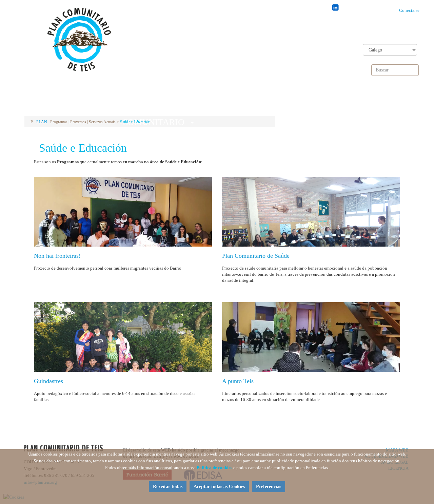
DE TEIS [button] (238, 101)
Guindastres (48, 381)
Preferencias (268, 486)
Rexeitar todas (167, 486)
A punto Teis (238, 381)
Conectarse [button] (410, 10)
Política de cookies (214, 467)
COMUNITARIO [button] (152, 103)
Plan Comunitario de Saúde (256, 255)
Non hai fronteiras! (57, 255)
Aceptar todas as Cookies (219, 486)
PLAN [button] (66, 101)
